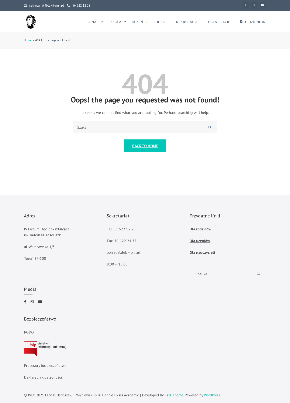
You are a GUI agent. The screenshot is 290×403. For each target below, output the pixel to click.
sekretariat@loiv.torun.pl (46, 5)
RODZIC (159, 22)
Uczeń (137, 22)
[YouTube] (262, 5)
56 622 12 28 (81, 5)
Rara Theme (174, 395)
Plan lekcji (218, 22)
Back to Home (145, 145)
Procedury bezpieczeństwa (45, 365)
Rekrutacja (187, 22)
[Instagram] (254, 5)
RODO (29, 332)
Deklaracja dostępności (43, 377)
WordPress (212, 395)
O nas (93, 22)
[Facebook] (245, 5)
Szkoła (114, 22)
